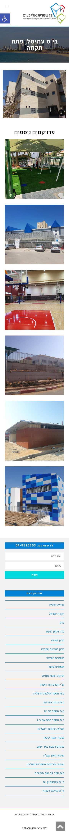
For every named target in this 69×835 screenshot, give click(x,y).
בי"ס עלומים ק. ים (53, 782)
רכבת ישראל (56, 614)
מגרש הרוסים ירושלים (51, 729)
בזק (62, 623)
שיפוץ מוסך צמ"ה (53, 755)
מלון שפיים (57, 640)
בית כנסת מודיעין (54, 702)
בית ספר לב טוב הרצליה (49, 773)
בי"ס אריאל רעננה (53, 791)
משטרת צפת (56, 667)
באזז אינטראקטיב (30, 828)
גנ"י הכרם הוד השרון (52, 685)
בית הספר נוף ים (54, 711)
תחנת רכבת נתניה (53, 676)
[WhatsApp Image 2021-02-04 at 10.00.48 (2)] (61, 113)
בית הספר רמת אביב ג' (50, 720)
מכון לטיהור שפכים (52, 649)
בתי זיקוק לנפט (55, 631)
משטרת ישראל (55, 658)
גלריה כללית (56, 605)
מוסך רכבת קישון (54, 738)
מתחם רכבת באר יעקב (50, 747)
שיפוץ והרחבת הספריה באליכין (45, 764)
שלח (34, 575)
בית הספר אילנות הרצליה (48, 693)
